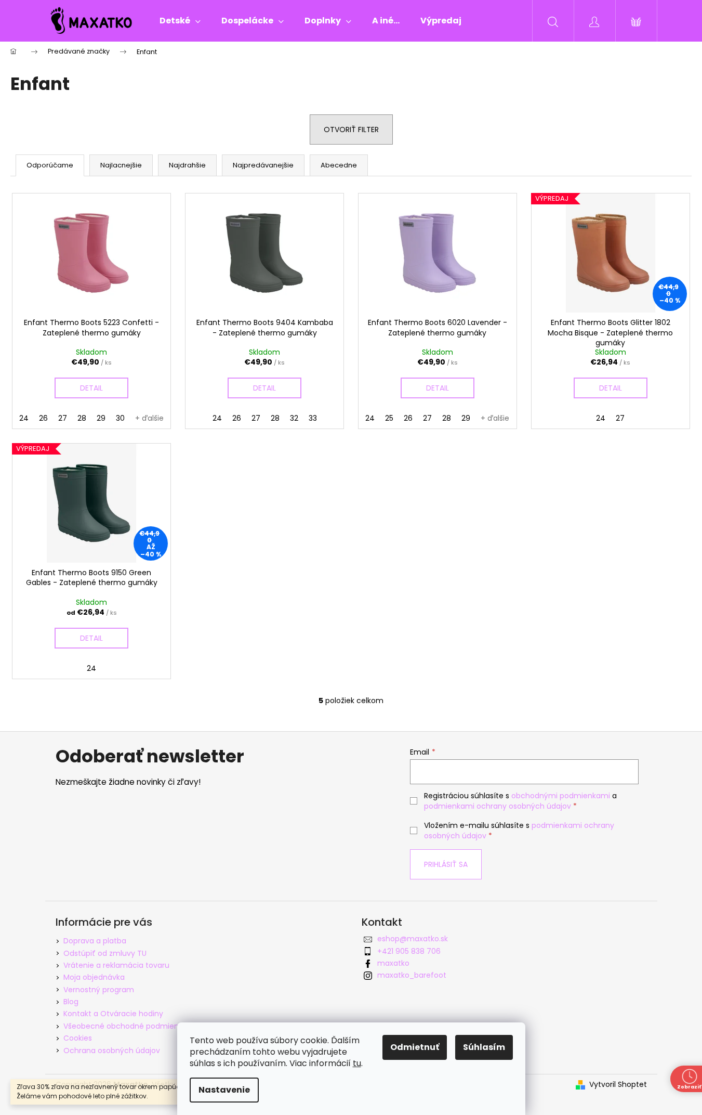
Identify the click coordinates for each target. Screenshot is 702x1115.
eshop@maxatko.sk (412, 939)
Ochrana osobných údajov (111, 1050)
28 (81, 418)
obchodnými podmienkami (560, 795)
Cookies (77, 1038)
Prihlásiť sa (446, 864)
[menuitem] (180, 21)
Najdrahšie (187, 165)
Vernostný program (98, 989)
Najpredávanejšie (263, 165)
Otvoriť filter (351, 129)
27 (62, 418)
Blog (70, 1001)
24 (24, 418)
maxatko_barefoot (411, 975)
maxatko (393, 963)
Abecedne (339, 165)
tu (357, 1063)
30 (120, 418)
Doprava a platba (94, 941)
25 (389, 418)
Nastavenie (224, 1090)
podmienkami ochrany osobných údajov (497, 806)
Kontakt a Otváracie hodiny (113, 1013)
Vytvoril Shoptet (618, 1085)
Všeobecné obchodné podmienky (125, 1026)
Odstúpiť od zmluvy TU (105, 953)
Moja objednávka (94, 977)
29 (101, 418)
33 (313, 418)
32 (294, 418)
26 (43, 418)
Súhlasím (484, 1047)
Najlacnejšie (121, 165)
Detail (91, 388)
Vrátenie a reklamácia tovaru (116, 965)
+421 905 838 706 (409, 951)
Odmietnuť (414, 1047)
